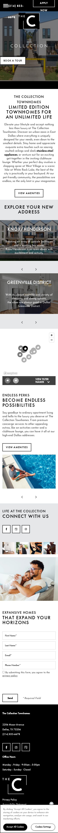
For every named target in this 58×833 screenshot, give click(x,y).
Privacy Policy (9, 799)
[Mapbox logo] (10, 373)
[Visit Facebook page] (6, 529)
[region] (29, 353)
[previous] (22, 269)
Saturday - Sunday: (12, 769)
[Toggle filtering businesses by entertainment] (16, 380)
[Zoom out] (51, 340)
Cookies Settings (43, 827)
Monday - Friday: (11, 764)
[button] (13, 61)
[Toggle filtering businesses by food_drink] (7, 380)
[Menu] (5, 5)
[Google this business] (16, 529)
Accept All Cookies (15, 827)
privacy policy (9, 676)
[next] (35, 269)
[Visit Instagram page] (26, 529)
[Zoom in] (51, 335)
